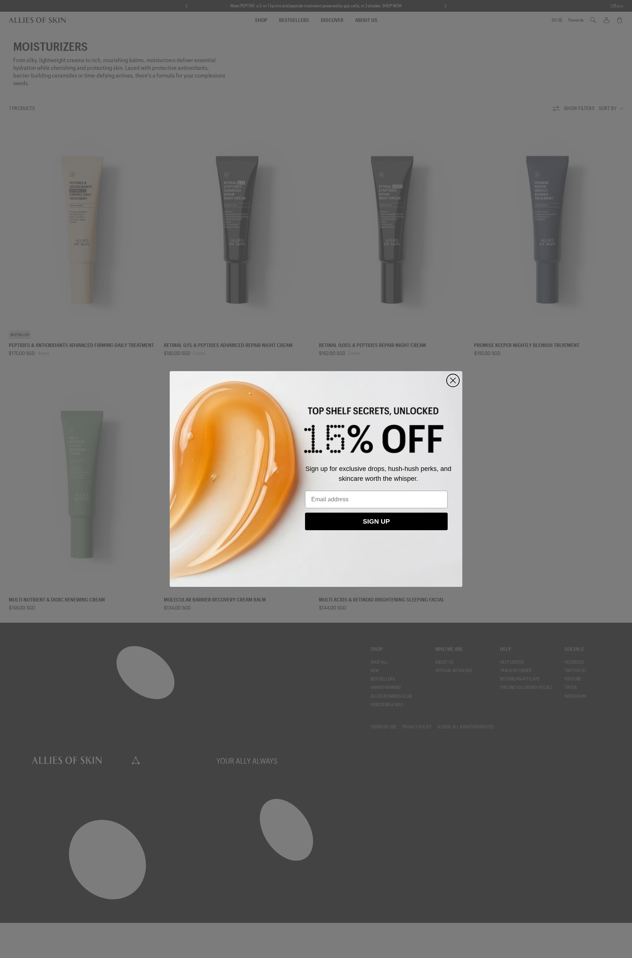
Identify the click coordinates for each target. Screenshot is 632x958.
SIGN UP (376, 521)
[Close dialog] (453, 380)
